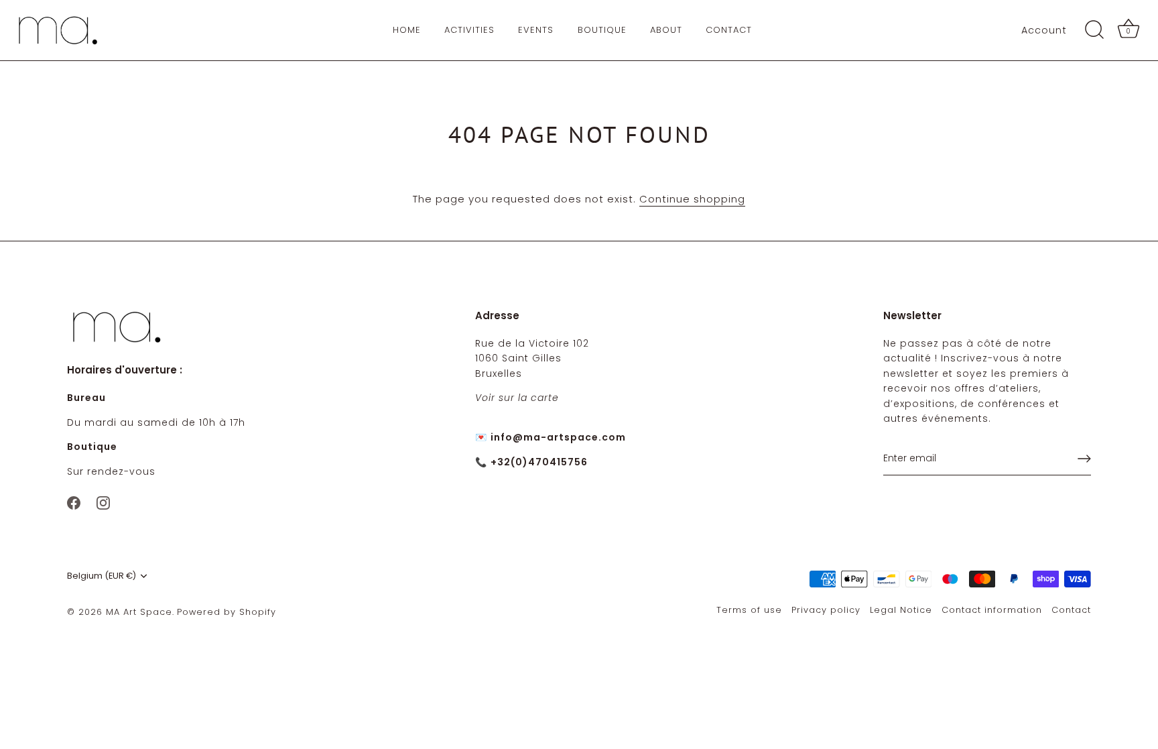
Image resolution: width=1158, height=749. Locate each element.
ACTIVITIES (469, 29)
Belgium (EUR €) (101, 576)
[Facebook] (73, 502)
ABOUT (666, 29)
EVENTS (536, 29)
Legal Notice (901, 610)
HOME (407, 29)
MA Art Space (139, 612)
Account (1044, 30)
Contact (1071, 610)
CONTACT (729, 29)
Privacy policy (825, 610)
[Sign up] (1084, 458)
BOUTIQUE (602, 29)
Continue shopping (692, 199)
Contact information (992, 610)
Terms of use (749, 610)
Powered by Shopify (226, 612)
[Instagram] (103, 502)
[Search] (1094, 30)
